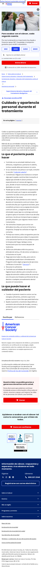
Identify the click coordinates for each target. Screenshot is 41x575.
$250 (25, 49)
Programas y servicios (9, 511)
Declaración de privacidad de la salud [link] (13, 531)
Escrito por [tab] (7, 317)
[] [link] (18, 120)
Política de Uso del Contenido (18, 371)
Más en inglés (6, 505)
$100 (16, 49)
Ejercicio (26, 264)
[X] (3, 477)
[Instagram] (6, 477)
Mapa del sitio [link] (6, 523)
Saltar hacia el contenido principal (12, 1)
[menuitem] (36, 92)
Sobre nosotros (7, 517)
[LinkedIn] (13, 477)
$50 (5, 49)
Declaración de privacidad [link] (10, 527)
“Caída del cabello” (20, 172)
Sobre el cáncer (7, 493)
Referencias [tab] (19, 317)
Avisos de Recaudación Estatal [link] (11, 543)
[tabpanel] (20, 338)
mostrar (18, 120)
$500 (35, 49)
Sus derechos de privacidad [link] (10, 535)
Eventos (4, 499)
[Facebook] (9, 477)
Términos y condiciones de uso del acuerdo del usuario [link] (19, 539)
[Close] (38, 9)
